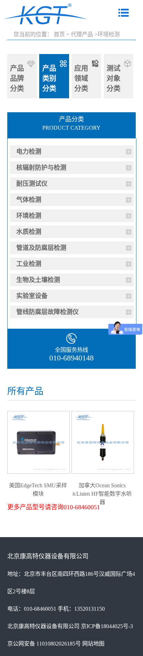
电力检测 (28, 151)
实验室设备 (32, 295)
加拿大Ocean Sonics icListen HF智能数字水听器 (102, 485)
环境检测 (28, 215)
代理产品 (82, 34)
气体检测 (28, 199)
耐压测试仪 (32, 183)
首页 (59, 34)
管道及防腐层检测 (41, 247)
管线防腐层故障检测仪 (47, 311)
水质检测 (28, 231)
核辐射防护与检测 (41, 167)
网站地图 (93, 644)
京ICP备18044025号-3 (107, 626)
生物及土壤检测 (38, 279)
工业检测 (28, 263)
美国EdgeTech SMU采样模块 (38, 485)
